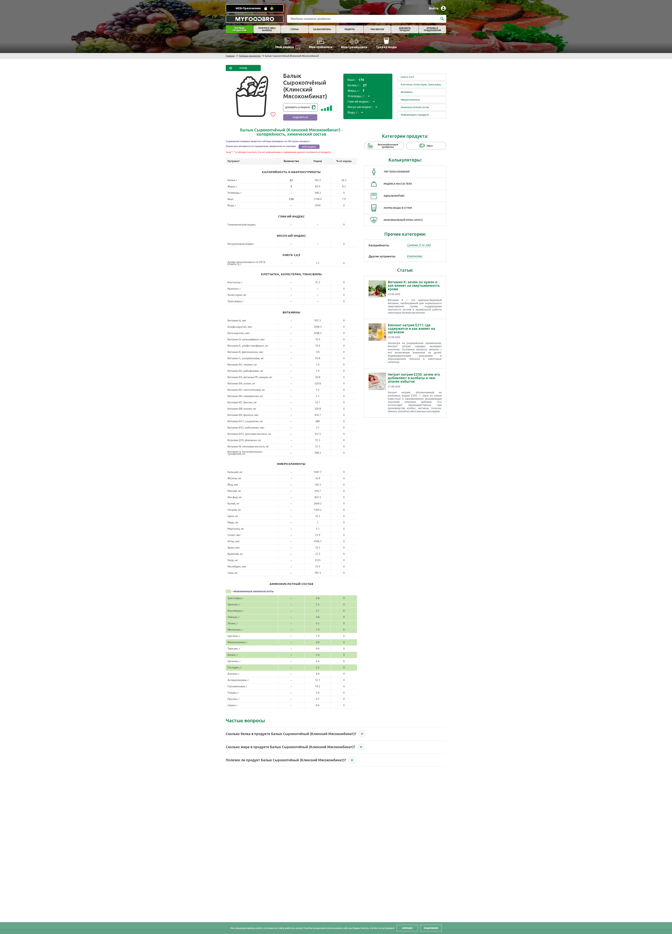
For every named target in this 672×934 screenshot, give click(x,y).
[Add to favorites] (273, 114)
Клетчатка (414, 256)
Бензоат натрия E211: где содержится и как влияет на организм (411, 328)
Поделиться (300, 117)
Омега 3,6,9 (407, 77)
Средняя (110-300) (419, 245)
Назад (243, 68)
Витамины (406, 92)
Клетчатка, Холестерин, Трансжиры (421, 84)
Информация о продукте (415, 114)
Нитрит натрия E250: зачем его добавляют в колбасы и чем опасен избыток (414, 378)
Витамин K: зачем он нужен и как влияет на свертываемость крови (414, 285)
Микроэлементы (410, 99)
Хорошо (407, 928)
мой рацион (309, 146)
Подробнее (431, 928)
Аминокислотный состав (415, 107)
